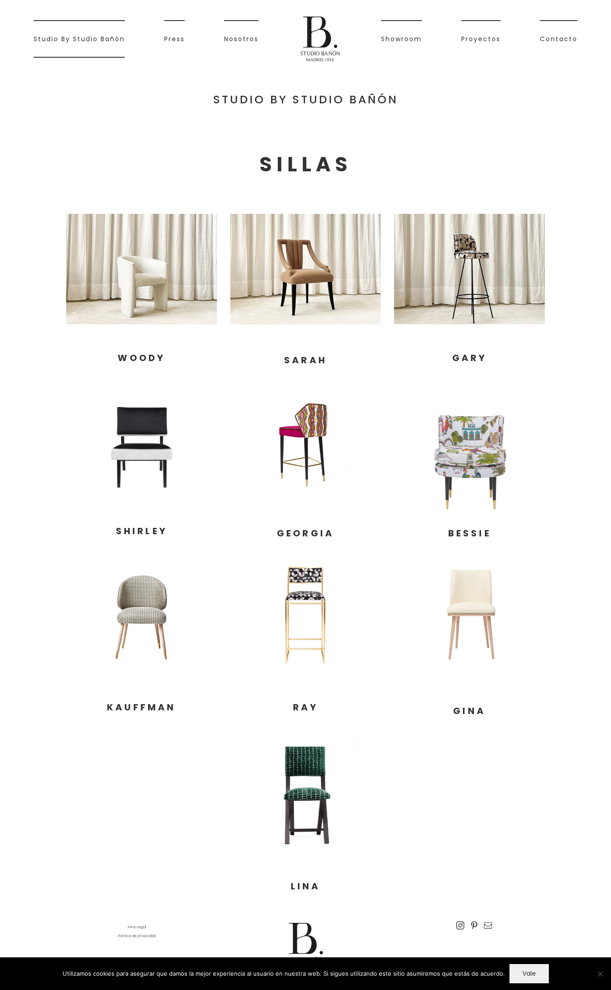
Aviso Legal (136, 927)
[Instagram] (460, 925)
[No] (599, 973)
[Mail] (488, 925)
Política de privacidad (137, 936)
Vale (529, 973)
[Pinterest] (474, 925)
